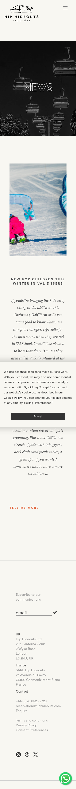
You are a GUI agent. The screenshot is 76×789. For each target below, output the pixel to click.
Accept (38, 416)
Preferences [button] (43, 402)
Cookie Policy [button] (13, 397)
